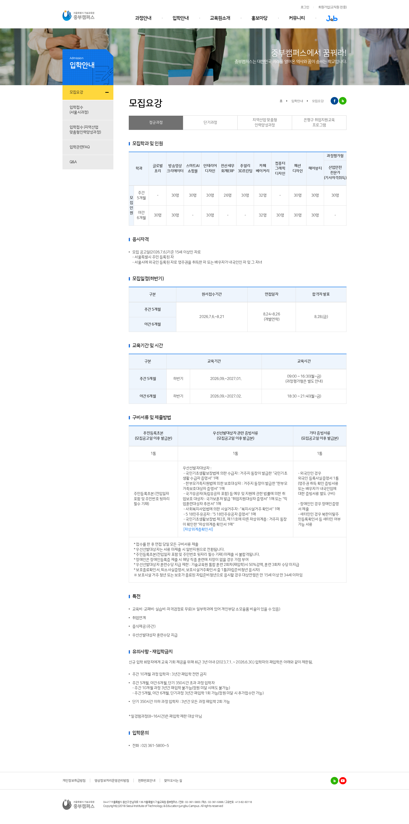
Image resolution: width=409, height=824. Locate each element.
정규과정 (156, 122)
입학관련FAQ (79, 147)
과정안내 (143, 18)
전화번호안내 (146, 781)
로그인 (305, 7)
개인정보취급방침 (74, 781)
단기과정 (210, 122)
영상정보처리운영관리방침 (111, 781)
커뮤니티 (297, 18)
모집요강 (76, 92)
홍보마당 (259, 18)
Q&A (73, 162)
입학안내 (181, 18)
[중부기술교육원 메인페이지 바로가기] (78, 15)
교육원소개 (220, 18)
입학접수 (79, 110)
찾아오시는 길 (173, 781)
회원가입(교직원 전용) (332, 7)
